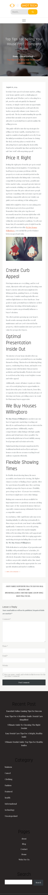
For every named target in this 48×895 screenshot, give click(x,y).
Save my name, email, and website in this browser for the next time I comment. (25, 675)
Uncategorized (12, 572)
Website (5, 665)
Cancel (8, 773)
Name (5, 646)
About (23, 838)
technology (9, 810)
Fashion (8, 785)
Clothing (8, 779)
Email (5, 656)
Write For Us (24, 859)
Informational (11, 804)
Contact (24, 849)
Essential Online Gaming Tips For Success (24, 711)
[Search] (32, 11)
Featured (8, 791)
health (7, 797)
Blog (24, 844)
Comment (6, 619)
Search (38, 882)
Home (23, 854)
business (8, 767)
